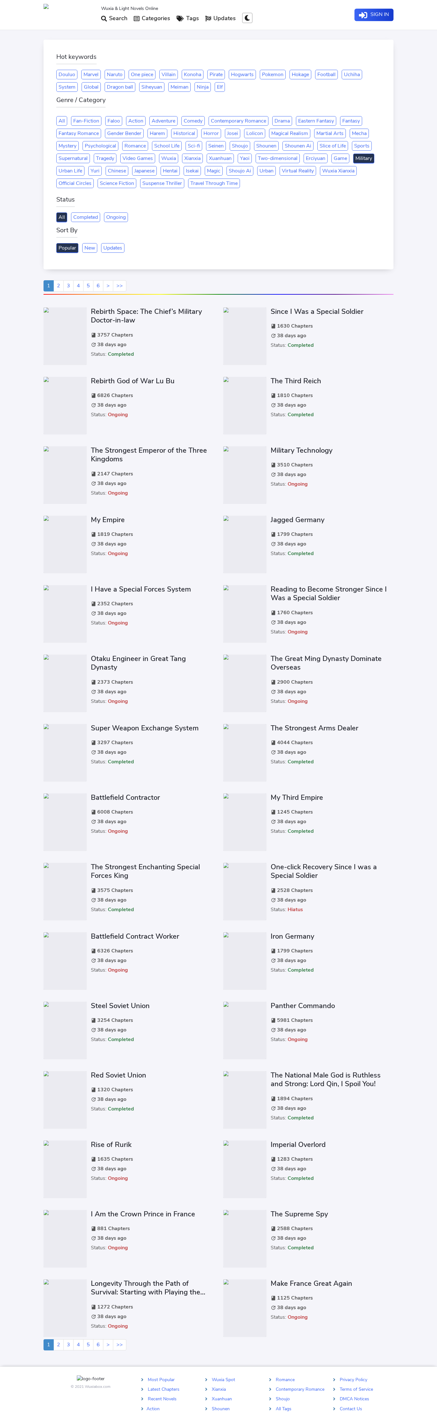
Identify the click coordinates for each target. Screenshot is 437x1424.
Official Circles (75, 183)
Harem (157, 133)
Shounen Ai (298, 145)
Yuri (95, 170)
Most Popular (161, 1380)
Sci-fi (194, 145)
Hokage (300, 74)
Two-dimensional (278, 158)
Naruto (115, 74)
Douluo (67, 74)
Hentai (170, 170)
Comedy (193, 120)
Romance (135, 145)
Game (340, 158)
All (62, 120)
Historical (184, 133)
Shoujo (240, 145)
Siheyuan (151, 87)
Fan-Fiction (86, 120)
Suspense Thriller (162, 183)
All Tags (283, 1408)
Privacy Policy (353, 1380)
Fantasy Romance (79, 133)
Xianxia (192, 158)
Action (135, 120)
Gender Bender (124, 133)
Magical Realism (289, 133)
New (89, 247)
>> (119, 285)
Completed (85, 217)
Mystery (67, 145)
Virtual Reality (298, 170)
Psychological (100, 145)
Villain (169, 74)
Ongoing (116, 217)
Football (326, 74)
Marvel (91, 74)
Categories (155, 18)
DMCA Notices (354, 1399)
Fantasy (351, 120)
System (67, 87)
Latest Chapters (163, 1389)
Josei (232, 133)
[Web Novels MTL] (70, 15)
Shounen (266, 145)
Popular (67, 247)
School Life (166, 145)
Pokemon (272, 74)
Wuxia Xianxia (338, 170)
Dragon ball (120, 87)
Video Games (138, 158)
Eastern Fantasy (316, 120)
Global (91, 87)
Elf (220, 87)
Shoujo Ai (240, 170)
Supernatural (73, 158)
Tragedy (105, 158)
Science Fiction (117, 183)
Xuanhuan (220, 158)
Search (117, 18)
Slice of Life (333, 145)
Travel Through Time (214, 183)
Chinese (117, 170)
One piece (142, 74)
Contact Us (351, 1408)
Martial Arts (330, 133)
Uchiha (352, 74)
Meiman (179, 87)
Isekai (192, 170)
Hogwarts (242, 74)
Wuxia (168, 158)
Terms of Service (356, 1389)
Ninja (203, 87)
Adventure (163, 120)
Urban (266, 170)
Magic (213, 170)
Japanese (144, 170)
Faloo (113, 120)
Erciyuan (315, 158)
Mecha (359, 133)
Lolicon (254, 133)
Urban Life (70, 170)
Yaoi (245, 158)
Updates (224, 18)
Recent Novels (162, 1399)
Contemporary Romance (238, 120)
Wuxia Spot (223, 1380)
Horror (211, 133)
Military (363, 158)
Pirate (216, 74)
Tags (192, 18)
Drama (282, 120)
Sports (361, 145)
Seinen (216, 145)
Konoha (192, 74)
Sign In (379, 14)
